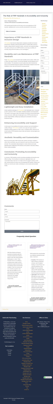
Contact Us (26, 389)
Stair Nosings (44, 20)
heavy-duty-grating (28, 340)
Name (5, 209)
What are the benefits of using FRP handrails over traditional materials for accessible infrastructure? (37, 246)
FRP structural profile (26, 358)
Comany (42, 55)
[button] (42, 3)
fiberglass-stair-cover (27, 373)
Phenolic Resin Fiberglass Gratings (44, 116)
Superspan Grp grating (27, 341)
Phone (42, 60)
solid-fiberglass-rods (27, 371)
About (26, 382)
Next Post (49, 309)
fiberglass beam (44, 89)
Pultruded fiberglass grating (27, 343)
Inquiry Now (44, 47)
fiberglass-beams (27, 369)
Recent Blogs (44, 45)
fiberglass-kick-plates (27, 374)
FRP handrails (7, 42)
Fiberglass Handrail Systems (26, 379)
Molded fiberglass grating (27, 325)
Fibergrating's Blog (7, 18)
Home (5, 20)
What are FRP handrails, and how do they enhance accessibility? (14, 246)
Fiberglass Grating (26, 323)
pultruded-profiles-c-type (27, 360)
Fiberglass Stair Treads (26, 381)
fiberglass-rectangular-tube (27, 363)
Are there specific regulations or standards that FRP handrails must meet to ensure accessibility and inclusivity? (38, 299)
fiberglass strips (27, 376)
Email (5, 214)
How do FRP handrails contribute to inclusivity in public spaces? (14, 286)
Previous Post (4, 309)
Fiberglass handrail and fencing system (44, 94)
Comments (6, 219)
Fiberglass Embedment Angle (27, 368)
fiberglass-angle (27, 366)
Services (27, 386)
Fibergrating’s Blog (27, 384)
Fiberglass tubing (27, 361)
